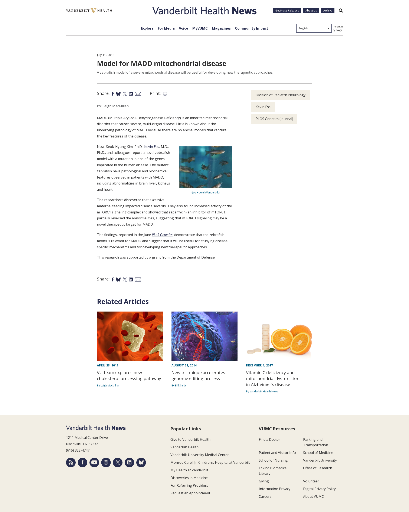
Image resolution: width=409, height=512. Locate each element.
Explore (147, 28)
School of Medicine (318, 452)
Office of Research (317, 468)
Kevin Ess (151, 146)
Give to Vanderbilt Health (190, 439)
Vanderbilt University (320, 460)
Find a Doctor (269, 439)
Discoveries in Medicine (189, 477)
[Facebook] (82, 462)
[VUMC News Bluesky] (141, 462)
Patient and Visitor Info (277, 452)
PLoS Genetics (162, 234)
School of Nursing (273, 460)
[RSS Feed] (71, 462)
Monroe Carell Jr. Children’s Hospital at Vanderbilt (210, 462)
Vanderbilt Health (184, 447)
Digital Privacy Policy (319, 488)
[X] (117, 462)
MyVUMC (200, 28)
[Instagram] (106, 462)
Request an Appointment (190, 493)
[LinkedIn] (129, 462)
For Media (166, 28)
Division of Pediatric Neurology (280, 95)
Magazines (221, 28)
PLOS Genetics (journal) (274, 118)
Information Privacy (274, 488)
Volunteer (311, 481)
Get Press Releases (287, 10)
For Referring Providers (189, 485)
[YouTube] (94, 462)
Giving (264, 481)
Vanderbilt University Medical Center (199, 454)
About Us (311, 10)
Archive (327, 10)
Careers (265, 496)
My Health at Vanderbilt (189, 470)
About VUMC (313, 496)
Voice (183, 28)
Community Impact (251, 28)
